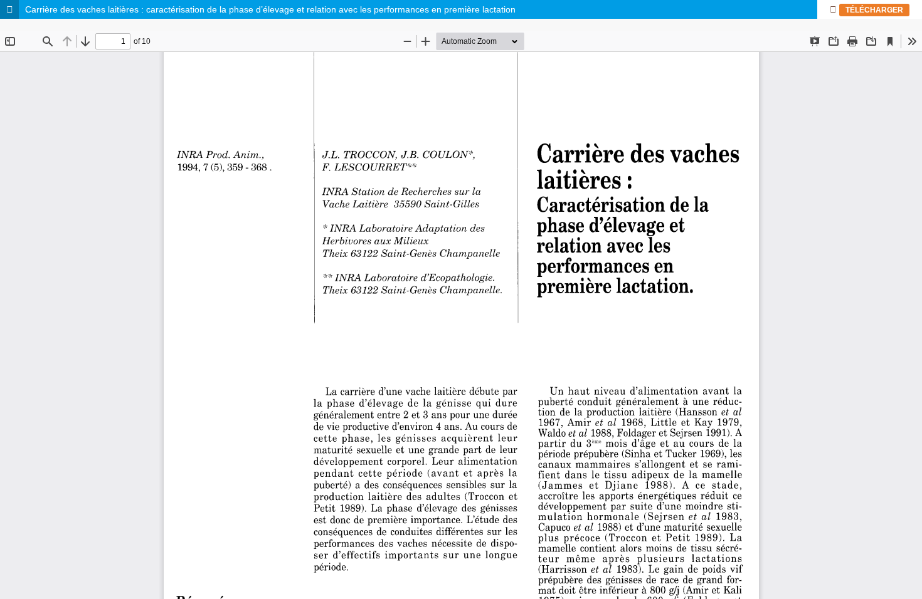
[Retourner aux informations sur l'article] (9, 9)
